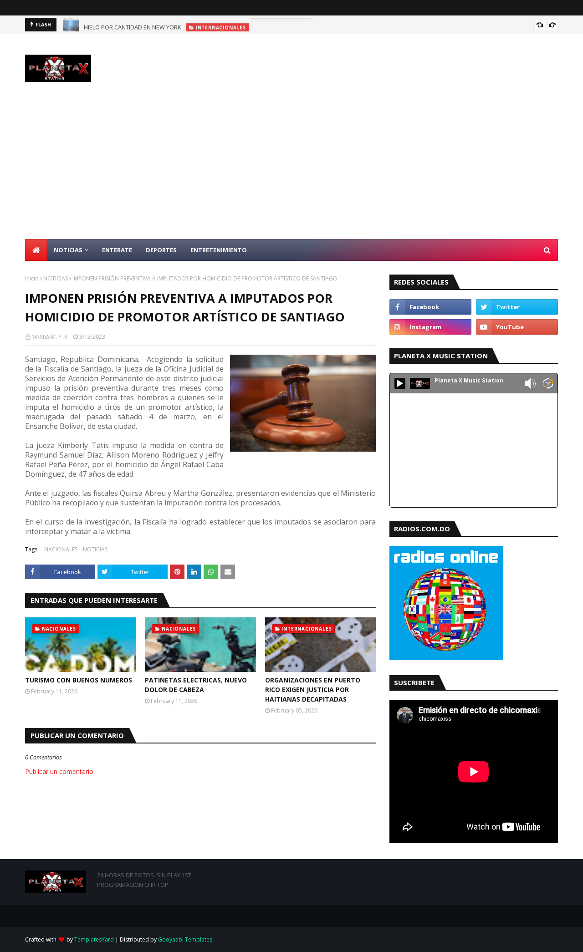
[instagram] (430, 327)
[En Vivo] (399, 383)
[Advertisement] (291, 170)
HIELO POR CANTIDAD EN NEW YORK (132, 24)
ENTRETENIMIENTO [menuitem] (218, 250)
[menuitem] (36, 250)
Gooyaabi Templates (185, 939)
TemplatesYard (94, 939)
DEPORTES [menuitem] (161, 250)
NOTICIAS (55, 278)
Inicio (32, 278)
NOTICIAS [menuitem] (68, 250)
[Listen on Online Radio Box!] (548, 384)
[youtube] (517, 327)
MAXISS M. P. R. (50, 337)
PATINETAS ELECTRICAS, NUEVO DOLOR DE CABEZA (196, 685)
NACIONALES (60, 549)
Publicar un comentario (59, 771)
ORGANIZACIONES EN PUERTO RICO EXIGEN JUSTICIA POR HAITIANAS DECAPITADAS (312, 689)
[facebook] (430, 307)
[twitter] (517, 307)
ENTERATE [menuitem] (117, 250)
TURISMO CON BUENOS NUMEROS (78, 680)
